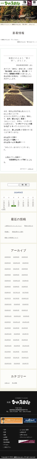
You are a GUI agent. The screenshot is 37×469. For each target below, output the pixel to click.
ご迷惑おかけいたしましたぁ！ (13, 226)
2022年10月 (16, 263)
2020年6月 (16, 275)
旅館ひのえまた (19, 457)
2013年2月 (25, 340)
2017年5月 (16, 298)
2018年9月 (8, 286)
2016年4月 (8, 310)
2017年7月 (8, 298)
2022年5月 (25, 263)
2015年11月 (8, 316)
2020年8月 (8, 275)
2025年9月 (8, 257)
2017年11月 (16, 292)
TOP (4, 429)
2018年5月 (25, 286)
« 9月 (3, 209)
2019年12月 (16, 280)
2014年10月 (25, 322)
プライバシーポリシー (26, 437)
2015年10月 (17, 316)
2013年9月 (17, 334)
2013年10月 (8, 334)
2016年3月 (16, 310)
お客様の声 (23, 432)
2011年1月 (16, 357)
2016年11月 (25, 298)
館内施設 (5, 439)
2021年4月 (16, 269)
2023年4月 (8, 263)
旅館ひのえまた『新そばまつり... (26, 42)
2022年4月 (8, 269)
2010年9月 (17, 363)
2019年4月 (25, 280)
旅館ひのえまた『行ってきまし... (11, 39)
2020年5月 (25, 275)
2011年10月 (25, 346)
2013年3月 (16, 340)
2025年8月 (16, 257)
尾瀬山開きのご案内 (17, 231)
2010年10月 (8, 363)
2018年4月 (8, 292)
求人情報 (14, 383)
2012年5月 (17, 346)
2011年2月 (8, 357)
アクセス (5, 444)
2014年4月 (25, 328)
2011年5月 (16, 351)
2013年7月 (25, 334)
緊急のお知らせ (28, 226)
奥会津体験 (6, 442)
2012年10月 (8, 346)
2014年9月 (8, 328)
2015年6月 (26, 316)
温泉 (4, 434)
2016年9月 (17, 304)
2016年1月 (25, 310)
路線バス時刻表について (11, 237)
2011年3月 (25, 351)
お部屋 (5, 437)
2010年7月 (25, 363)
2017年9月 (25, 292)
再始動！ (7, 231)
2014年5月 (16, 328)
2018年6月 (16, 286)
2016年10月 (8, 304)
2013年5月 (8, 340)
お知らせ (30, 169)
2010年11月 (25, 357)
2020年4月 (8, 280)
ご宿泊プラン (7, 447)
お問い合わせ (23, 434)
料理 (4, 432)
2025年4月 (25, 257)
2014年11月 (16, 322)
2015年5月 (8, 322)
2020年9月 (25, 269)
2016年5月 (25, 304)
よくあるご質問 (24, 429)
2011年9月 (8, 351)
